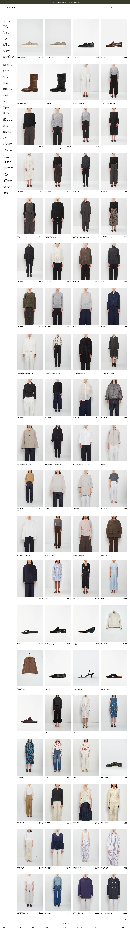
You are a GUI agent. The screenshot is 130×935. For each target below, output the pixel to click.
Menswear (94, 13)
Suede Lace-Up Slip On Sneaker (51, 58)
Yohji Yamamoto (6, 193)
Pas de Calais (5, 136)
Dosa (4, 71)
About (20, 927)
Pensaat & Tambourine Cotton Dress (108, 734)
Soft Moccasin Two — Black (50, 644)
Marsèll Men (5, 119)
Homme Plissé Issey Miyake (8, 89)
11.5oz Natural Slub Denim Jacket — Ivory (25, 373)
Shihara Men (5, 156)
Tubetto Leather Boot (49, 103)
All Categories (6, 13)
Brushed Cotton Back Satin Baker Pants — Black (53, 374)
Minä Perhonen (6, 125)
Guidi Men (5, 87)
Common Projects (6, 64)
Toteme (4, 178)
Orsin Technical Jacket (21, 689)
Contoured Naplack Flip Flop (22, 644)
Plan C (46, 777)
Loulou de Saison (6, 111)
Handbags (30, 13)
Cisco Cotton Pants (76, 868)
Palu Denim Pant (48, 913)
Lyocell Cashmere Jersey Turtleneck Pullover (52, 328)
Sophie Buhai (5, 162)
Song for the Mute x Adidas (8, 160)
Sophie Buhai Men (6, 163)
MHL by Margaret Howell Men (8, 124)
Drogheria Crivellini (7, 75)
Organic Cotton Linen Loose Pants (79, 148)
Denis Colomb (6, 70)
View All (118, 13)
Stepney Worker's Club (8, 167)
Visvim (4, 184)
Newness (18, 13)
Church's (5, 51)
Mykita (4, 130)
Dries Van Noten (6, 72)
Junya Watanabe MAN (7, 99)
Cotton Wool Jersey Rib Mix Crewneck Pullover (80, 328)
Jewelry (39, 13)
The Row (4, 173)
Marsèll (4, 118)
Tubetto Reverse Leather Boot (22, 103)
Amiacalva (5, 24)
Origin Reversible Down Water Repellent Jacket (109, 419)
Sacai (4, 148)
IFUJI (4, 93)
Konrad (4, 101)
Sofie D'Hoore (104, 417)
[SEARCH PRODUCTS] (112, 7)
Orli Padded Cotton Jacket (78, 913)
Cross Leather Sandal (105, 689)
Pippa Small (5, 139)
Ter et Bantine (6, 172)
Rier (4, 145)
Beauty (88, 13)
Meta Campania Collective (8, 120)
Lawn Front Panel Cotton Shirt (51, 283)
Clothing (24, 13)
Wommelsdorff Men (7, 190)
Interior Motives (82, 13)
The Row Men (5, 174)
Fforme (4, 82)
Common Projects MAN (7, 65)
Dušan (4, 76)
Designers (51, 7)
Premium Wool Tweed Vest (22, 237)
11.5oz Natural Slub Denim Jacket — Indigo (109, 327)
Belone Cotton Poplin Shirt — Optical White (81, 464)
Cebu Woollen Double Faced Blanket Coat (53, 464)
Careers (64, 927)
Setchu (4, 154)
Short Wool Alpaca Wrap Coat (107, 555)
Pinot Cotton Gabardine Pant (22, 913)
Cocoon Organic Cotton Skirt (78, 600)
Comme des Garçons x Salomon (7, 63)
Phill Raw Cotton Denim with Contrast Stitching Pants (24, 510)
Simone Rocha (6, 157)
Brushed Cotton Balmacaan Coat (79, 373)
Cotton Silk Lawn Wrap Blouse (51, 868)
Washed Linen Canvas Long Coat (107, 373)
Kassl (4, 100)
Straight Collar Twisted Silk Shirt (79, 555)
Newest (125, 13)
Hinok (4, 90)
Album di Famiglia (6, 21)
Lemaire (4, 108)
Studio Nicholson (6, 168)
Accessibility (79, 927)
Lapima (4, 106)
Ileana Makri (5, 94)
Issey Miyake (5, 95)
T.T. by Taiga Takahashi (7, 180)
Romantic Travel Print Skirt (106, 237)
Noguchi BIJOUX (6, 131)
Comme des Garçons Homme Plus (8, 58)
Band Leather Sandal (21, 734)
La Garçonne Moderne (7, 102)
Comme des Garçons (7, 55)
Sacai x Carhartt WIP (7, 150)
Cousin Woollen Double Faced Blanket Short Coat (24, 465)
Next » (125, 919)
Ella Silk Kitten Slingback (78, 689)
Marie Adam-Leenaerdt (7, 114)
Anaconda (5, 25)
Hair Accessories (68, 13)
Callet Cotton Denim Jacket (106, 913)
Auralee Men (5, 37)
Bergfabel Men (6, 44)
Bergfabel (5, 43)
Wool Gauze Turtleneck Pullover (107, 283)
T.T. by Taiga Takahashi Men (8, 181)
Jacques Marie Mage (7, 96)
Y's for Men (5, 192)
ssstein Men (5, 166)
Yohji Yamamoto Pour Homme (7, 195)
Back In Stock (101, 13)
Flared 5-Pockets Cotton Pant (50, 555)
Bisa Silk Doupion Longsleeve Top (23, 555)
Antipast (5, 26)
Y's (3, 191)
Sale (80, 7)
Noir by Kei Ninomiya (7, 132)
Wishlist (120, 7)
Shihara (4, 155)
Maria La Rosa (6, 112)
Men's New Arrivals (72, 7)
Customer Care (49, 927)
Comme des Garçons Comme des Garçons (8, 60)
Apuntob (4, 31)
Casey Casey (5, 48)
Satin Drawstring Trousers (50, 734)
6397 (4, 20)
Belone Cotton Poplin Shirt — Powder (108, 464)
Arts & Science (6, 33)
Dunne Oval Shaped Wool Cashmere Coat (25, 600)
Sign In (115, 7)
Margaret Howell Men (7, 117)
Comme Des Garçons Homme (8, 56)
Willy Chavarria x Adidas (8, 187)
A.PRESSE (5, 30)
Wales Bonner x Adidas (8, 186)
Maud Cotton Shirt (104, 868)
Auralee (4, 36)
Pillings (4, 138)
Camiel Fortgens (6, 45)
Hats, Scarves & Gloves (47, 13)
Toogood (5, 175)
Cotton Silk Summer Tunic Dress (79, 734)
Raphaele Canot (6, 144)
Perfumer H (5, 137)
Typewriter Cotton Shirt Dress (78, 103)
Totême (46, 598)
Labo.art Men (5, 105)
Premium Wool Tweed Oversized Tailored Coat (81, 238)
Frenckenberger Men (7, 84)
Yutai (4, 197)
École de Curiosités (7, 77)
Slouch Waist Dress (104, 600)
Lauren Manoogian (7, 107)
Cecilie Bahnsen (6, 50)
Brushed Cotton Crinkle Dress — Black (108, 148)
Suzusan (4, 169)
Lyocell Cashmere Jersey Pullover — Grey (53, 148)
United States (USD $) (65, 923)
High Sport (5, 88)
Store (33, 927)
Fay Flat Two (47, 689)
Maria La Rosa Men (7, 113)
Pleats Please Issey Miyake (8, 142)
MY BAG (125, 7)
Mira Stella (5, 126)
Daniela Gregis (6, 69)
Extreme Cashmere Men (8, 81)
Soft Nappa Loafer (76, 58)
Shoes (35, 13)
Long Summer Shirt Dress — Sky (51, 600)
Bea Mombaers (6, 39)
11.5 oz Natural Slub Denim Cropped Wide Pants (53, 419)
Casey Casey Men (6, 49)
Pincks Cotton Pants (21, 868)
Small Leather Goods (58, 13)
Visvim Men (5, 185)
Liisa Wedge (75, 644)
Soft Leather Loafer (105, 58)
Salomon (5, 151)
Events (94, 927)
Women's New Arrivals (60, 7)
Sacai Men (5, 149)
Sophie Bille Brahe (7, 161)
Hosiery (75, 13)
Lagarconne (10, 7)
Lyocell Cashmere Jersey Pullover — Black (25, 148)
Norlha (4, 133)
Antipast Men (5, 27)
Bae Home (5, 38)
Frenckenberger (6, 83)
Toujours (5, 179)
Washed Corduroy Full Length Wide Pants (109, 103)
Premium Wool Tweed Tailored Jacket (52, 237)
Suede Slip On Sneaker (21, 58)
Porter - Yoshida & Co (7, 143)
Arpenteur (5, 32)
